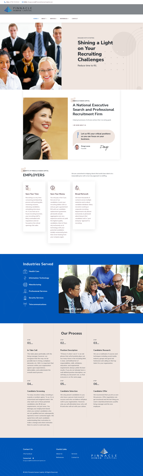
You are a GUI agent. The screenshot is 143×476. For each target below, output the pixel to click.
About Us (59, 454)
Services (53, 18)
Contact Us (75, 457)
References (63, 18)
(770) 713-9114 (14, 2)
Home (35, 18)
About (43, 18)
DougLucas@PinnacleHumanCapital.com (40, 2)
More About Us (81, 125)
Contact (75, 18)
